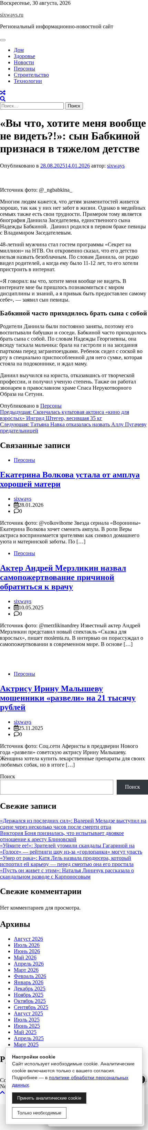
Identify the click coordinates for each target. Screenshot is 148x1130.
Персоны (24, 69)
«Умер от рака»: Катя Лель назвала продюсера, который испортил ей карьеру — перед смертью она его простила (67, 861)
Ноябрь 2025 (28, 995)
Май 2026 (25, 957)
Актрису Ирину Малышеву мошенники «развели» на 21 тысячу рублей (68, 698)
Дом (19, 50)
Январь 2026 (28, 982)
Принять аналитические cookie (49, 1098)
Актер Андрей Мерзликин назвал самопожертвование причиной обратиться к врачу (63, 577)
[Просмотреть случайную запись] (3, 93)
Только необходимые (39, 1112)
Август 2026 (28, 939)
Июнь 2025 (27, 1026)
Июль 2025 (27, 1020)
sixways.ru (11, 15)
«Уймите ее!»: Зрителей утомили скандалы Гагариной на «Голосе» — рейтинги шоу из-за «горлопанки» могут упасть (71, 849)
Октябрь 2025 (30, 1001)
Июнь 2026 (27, 951)
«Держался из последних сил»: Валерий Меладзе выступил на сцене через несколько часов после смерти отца (73, 824)
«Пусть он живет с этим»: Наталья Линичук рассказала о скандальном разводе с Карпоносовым (67, 873)
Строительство (31, 75)
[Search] (3, 99)
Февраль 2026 (30, 976)
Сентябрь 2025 (31, 1007)
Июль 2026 (27, 945)
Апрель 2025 (29, 1038)
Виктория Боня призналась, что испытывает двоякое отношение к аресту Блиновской (62, 836)
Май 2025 (25, 1032)
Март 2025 (26, 1044)
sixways (116, 166)
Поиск (7, 776)
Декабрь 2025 (29, 988)
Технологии (28, 81)
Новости (24, 62)
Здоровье (24, 56)
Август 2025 (28, 1013)
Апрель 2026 (29, 964)
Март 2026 (26, 970)
